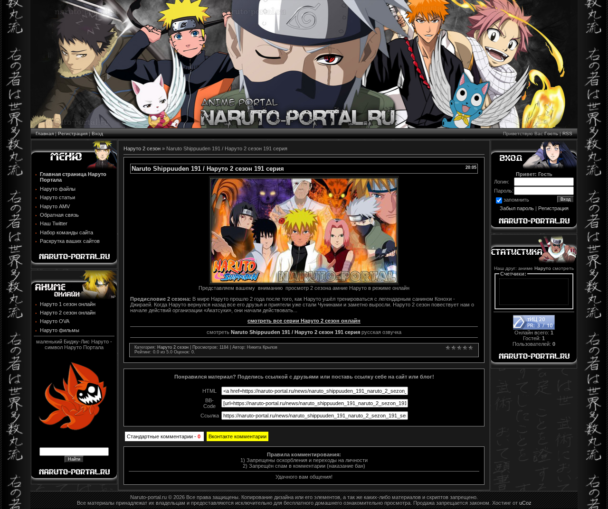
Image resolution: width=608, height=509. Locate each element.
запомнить (516, 200)
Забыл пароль (517, 208)
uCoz (525, 503)
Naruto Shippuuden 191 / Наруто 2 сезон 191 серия (295, 332)
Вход (97, 133)
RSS (567, 133)
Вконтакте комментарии (237, 436)
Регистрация (72, 133)
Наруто (542, 268)
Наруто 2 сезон (142, 148)
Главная (45, 133)
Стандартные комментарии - (163, 436)
